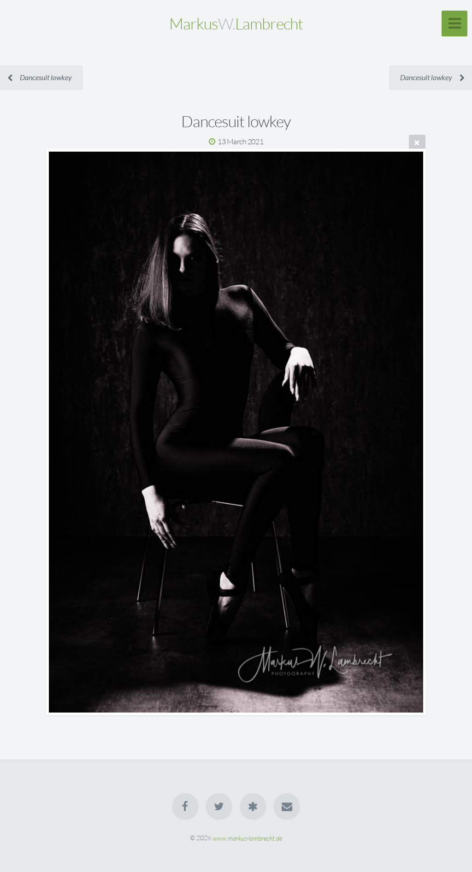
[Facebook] (185, 806)
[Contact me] (286, 806)
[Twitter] (219, 806)
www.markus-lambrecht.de (247, 838)
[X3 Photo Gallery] (253, 806)
